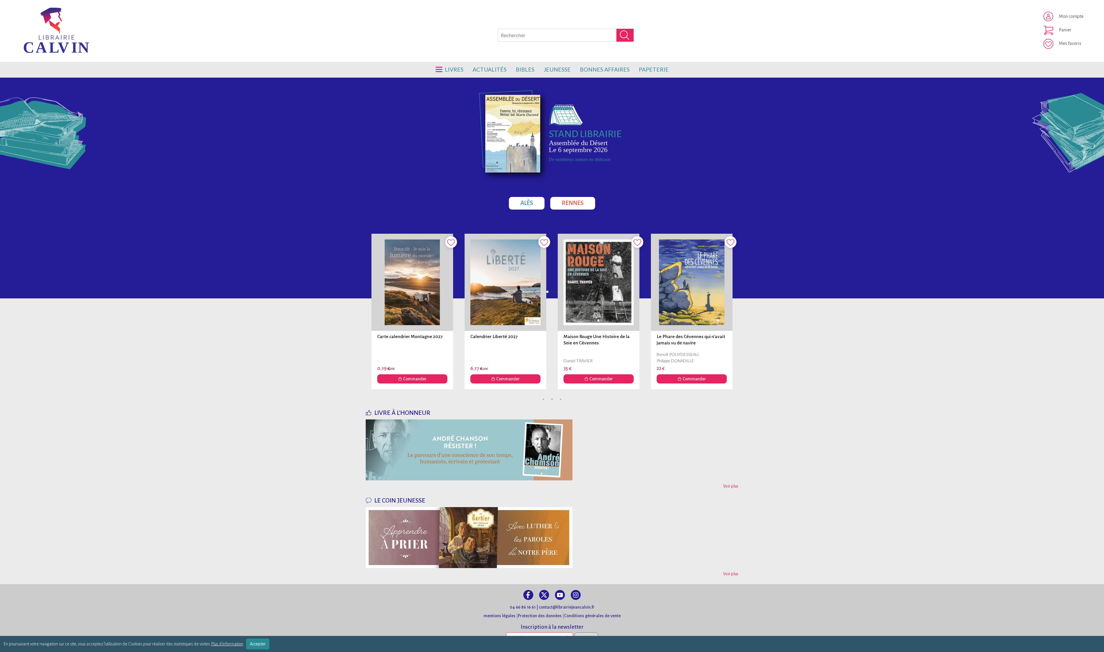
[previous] (552, 292)
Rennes (578, 201)
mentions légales (499, 615)
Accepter (258, 644)
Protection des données (540, 615)
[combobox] (566, 35)
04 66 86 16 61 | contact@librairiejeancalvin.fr (552, 607)
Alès (532, 201)
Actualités (490, 69)
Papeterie (654, 69)
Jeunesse (557, 69)
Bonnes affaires (605, 69)
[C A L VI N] (32, 16)
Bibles (525, 69)
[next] (570, 292)
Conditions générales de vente (592, 615)
